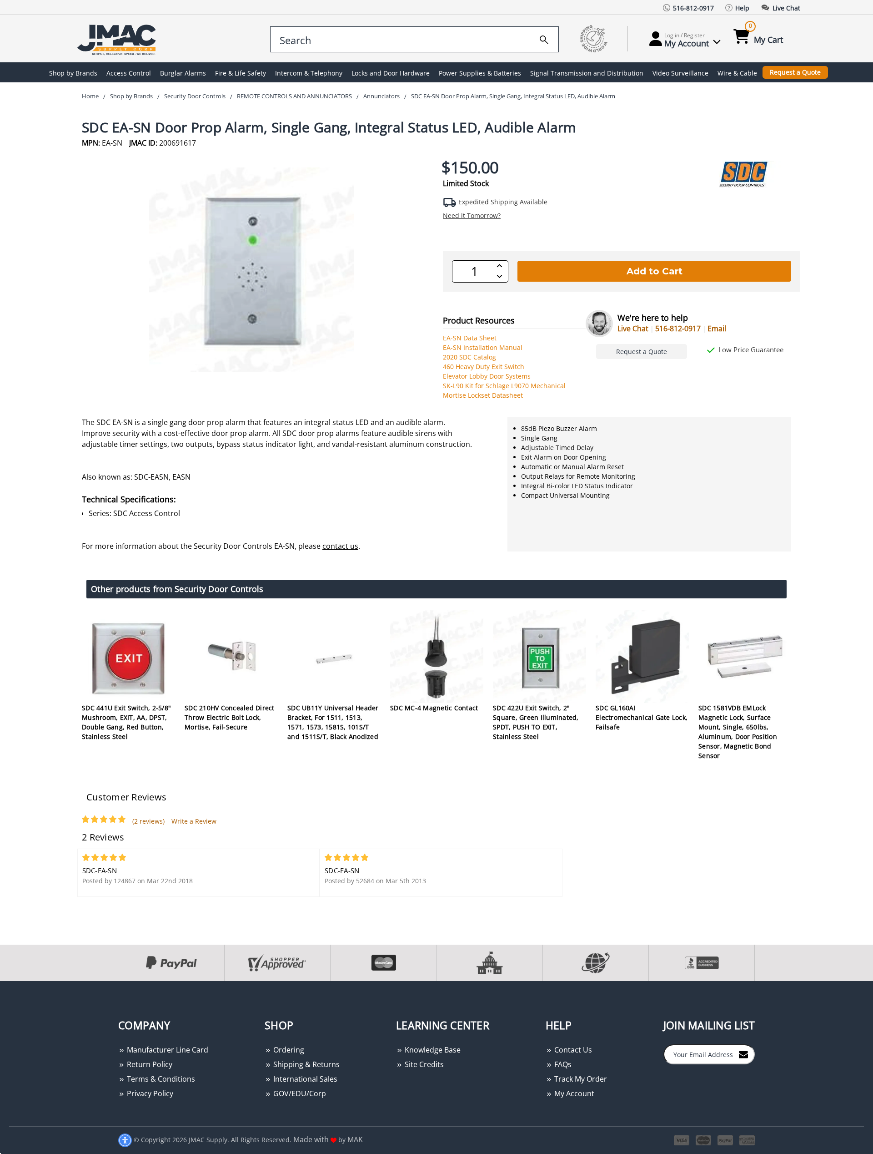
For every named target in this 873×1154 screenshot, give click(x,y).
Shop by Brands (73, 73)
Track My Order (579, 1079)
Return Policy (148, 1064)
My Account (573, 1093)
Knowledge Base (432, 1050)
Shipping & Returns (305, 1064)
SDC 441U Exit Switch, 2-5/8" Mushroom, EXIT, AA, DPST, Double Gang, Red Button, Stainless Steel (126, 722)
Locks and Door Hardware (390, 73)
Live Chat (632, 329)
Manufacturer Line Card (166, 1050)
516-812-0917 (678, 329)
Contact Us (572, 1050)
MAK (355, 1139)
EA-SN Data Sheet (470, 338)
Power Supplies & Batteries (480, 73)
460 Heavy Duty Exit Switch (483, 366)
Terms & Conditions (160, 1079)
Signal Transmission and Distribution (586, 73)
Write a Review (193, 821)
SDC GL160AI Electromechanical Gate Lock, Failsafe (641, 717)
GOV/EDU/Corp (298, 1093)
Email (716, 329)
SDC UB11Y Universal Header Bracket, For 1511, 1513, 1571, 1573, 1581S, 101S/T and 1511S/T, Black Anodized (333, 722)
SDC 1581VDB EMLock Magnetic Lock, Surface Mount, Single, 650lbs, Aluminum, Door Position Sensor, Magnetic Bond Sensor (737, 732)
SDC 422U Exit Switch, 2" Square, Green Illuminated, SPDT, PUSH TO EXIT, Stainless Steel (536, 722)
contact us (340, 546)
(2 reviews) (148, 821)
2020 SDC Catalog (469, 357)
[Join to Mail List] (743, 1054)
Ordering (287, 1050)
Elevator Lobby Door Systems (487, 376)
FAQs (562, 1064)
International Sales (304, 1079)
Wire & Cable (737, 73)
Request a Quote (795, 72)
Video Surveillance (680, 73)
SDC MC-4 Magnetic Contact (434, 708)
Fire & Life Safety (240, 73)
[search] (544, 38)
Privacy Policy (149, 1093)
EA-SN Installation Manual (482, 347)
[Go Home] (118, 39)
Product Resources (479, 320)
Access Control (128, 73)
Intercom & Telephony (308, 73)
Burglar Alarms (183, 73)
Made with (312, 1139)
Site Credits (423, 1064)
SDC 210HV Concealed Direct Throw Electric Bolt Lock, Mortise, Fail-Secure (230, 717)
